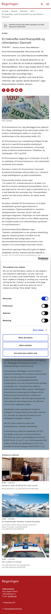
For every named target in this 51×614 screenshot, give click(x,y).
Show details (38, 330)
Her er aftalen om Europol (11, 562)
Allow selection (25, 345)
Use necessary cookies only (25, 353)
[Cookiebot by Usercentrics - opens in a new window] (38, 258)
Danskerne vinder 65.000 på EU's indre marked (20, 485)
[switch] (45, 306)
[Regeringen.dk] (25, 581)
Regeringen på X (9, 602)
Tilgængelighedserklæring (13, 609)
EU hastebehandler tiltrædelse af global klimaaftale (21, 522)
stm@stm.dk (12, 596)
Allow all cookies (25, 338)
